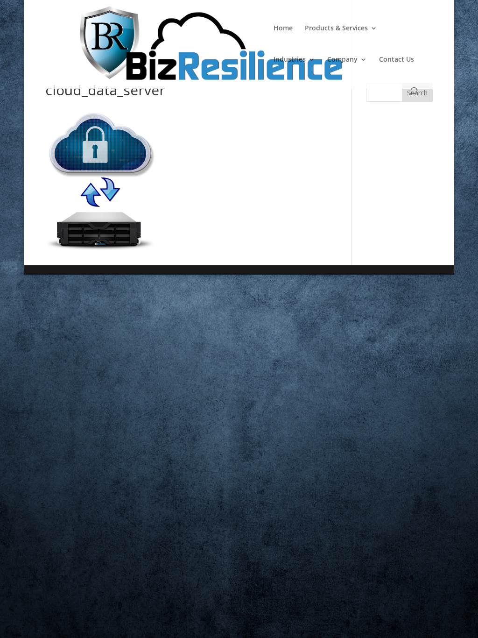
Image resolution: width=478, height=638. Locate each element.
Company (342, 60)
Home (283, 28)
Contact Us (396, 60)
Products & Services (336, 28)
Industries (290, 60)
